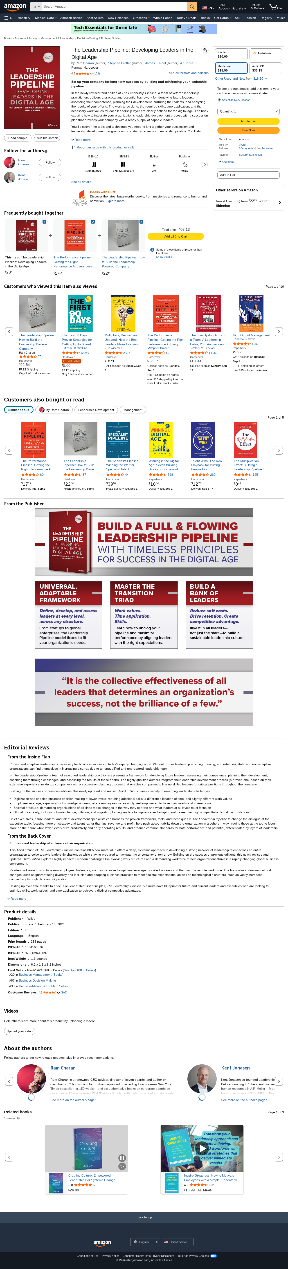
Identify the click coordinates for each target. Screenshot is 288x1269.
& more (186, 63)
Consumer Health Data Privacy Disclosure (148, 1256)
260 (213, 474)
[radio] (231, 54)
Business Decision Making (37, 980)
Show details (164, 256)
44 (127, 474)
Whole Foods (162, 18)
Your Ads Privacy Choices (193, 1256)
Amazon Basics (71, 18)
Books (205, 18)
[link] (75, 235)
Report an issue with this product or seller (106, 147)
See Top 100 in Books (79, 970)
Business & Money (26, 38)
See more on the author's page (72, 1100)
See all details (81, 182)
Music (281, 18)
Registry (266, 18)
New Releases (118, 18)
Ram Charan (85, 63)
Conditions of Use (88, 1256)
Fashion (250, 18)
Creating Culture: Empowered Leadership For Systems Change (91, 1178)
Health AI (24, 18)
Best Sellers (95, 18)
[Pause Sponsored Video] (122, 1158)
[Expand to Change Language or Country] (213, 8)
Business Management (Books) (41, 974)
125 (255, 474)
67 (84, 474)
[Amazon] (15, 6)
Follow (50, 162)
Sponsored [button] (10, 1118)
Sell (237, 18)
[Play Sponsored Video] (202, 1148)
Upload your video (20, 1031)
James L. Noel (155, 63)
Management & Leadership (57, 38)
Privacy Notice (110, 1256)
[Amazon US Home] (102, 1244)
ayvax (242, 144)
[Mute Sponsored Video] (122, 1167)
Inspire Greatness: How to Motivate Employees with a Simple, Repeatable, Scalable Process (211, 1178)
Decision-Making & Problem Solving (99, 38)
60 (42, 474)
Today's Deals (186, 18)
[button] (9, 17)
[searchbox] (114, 6)
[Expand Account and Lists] (245, 8)
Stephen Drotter (119, 63)
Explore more (115, 201)
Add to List (227, 175)
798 (170, 474)
